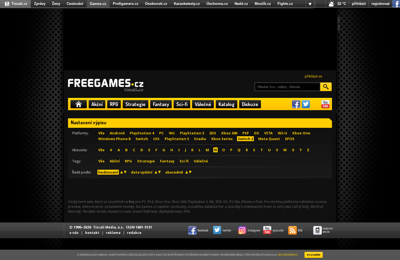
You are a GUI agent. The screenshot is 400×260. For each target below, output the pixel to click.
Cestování (75, 4)
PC (161, 133)
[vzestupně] (121, 172)
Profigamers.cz (126, 4)
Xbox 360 (229, 133)
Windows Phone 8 (114, 138)
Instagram (316, 104)
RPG (114, 104)
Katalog (227, 104)
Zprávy (39, 4)
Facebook (296, 104)
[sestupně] (125, 172)
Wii (172, 133)
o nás (74, 232)
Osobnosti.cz (156, 4)
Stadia (200, 138)
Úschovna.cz (217, 4)
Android (117, 133)
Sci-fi (181, 104)
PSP (245, 133)
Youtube (325, 104)
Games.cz (98, 4)
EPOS (289, 138)
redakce (134, 232)
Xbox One (301, 133)
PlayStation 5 (177, 138)
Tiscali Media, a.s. (108, 227)
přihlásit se (313, 76)
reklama (113, 232)
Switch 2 (245, 138)
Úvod (78, 104)
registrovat (380, 4)
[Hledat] (326, 86)
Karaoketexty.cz (187, 4)
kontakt (92, 232)
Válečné (203, 104)
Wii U (282, 133)
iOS (156, 138)
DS (256, 133)
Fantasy (161, 104)
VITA (268, 133)
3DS (212, 133)
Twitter (306, 104)
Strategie (135, 104)
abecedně (174, 172)
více (310, 4)
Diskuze (250, 104)
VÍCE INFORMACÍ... (288, 254)
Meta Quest (269, 138)
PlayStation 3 (192, 133)
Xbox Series (222, 138)
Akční (97, 104)
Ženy (56, 4)
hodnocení (108, 172)
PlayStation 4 (142, 133)
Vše (101, 133)
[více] (310, 4)
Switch (142, 138)
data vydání (141, 172)
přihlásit (359, 4)
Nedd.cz (241, 4)
